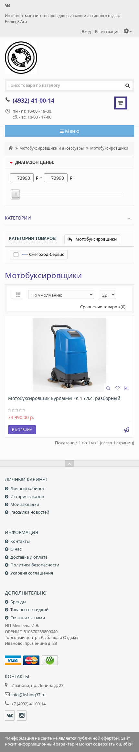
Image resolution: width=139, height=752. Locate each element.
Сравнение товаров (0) (102, 307)
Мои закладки (24, 504)
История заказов (27, 496)
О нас (15, 549)
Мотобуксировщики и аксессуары (51, 148)
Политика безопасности (34, 565)
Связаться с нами (27, 618)
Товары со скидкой (29, 609)
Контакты (20, 541)
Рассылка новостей (29, 512)
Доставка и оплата (29, 557)
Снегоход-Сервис (46, 254)
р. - (39, 177)
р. (71, 177)
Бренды (18, 602)
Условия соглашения (31, 573)
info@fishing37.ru (28, 695)
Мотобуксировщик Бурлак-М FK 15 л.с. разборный (64, 398)
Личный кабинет (27, 488)
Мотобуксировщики (109, 148)
